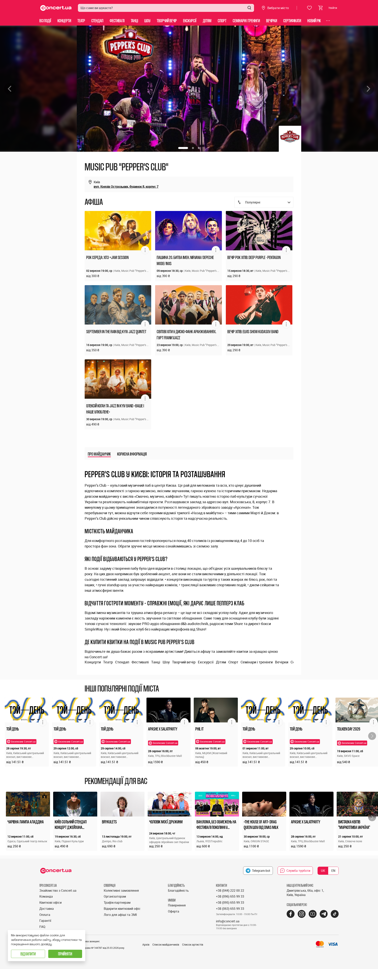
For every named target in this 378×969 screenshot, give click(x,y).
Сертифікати (292, 20)
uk (323, 870)
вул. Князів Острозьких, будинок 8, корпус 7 (126, 186)
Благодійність (178, 890)
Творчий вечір (167, 20)
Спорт (222, 20)
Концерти (64, 20)
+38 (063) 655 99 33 (230, 908)
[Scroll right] (372, 736)
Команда (46, 896)
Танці (134, 20)
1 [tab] (183, 148)
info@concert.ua (227, 921)
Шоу (147, 20)
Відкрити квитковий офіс (122, 908)
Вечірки (271, 20)
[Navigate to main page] (55, 8)
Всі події (45, 20)
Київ (97, 182)
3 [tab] (199, 148)
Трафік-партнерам (117, 902)
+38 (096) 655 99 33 (230, 896)
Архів (145, 944)
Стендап (97, 20)
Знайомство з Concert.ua (57, 890)
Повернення (177, 905)
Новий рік (314, 20)
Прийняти (65, 954)
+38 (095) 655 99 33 (230, 902)
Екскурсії (189, 20)
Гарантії (45, 920)
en (333, 870)
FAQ (42, 927)
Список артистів (192, 944)
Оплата (44, 915)
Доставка (46, 908)
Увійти (332, 8)
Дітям (207, 20)
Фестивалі (117, 20)
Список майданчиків (165, 944)
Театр (81, 20)
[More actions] (145, 250)
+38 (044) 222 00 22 (230, 890)
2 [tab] (193, 148)
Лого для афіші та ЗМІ (120, 915)
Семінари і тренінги (246, 20)
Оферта (173, 911)
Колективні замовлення (121, 890)
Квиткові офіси (50, 902)
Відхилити (28, 954)
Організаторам (115, 896)
